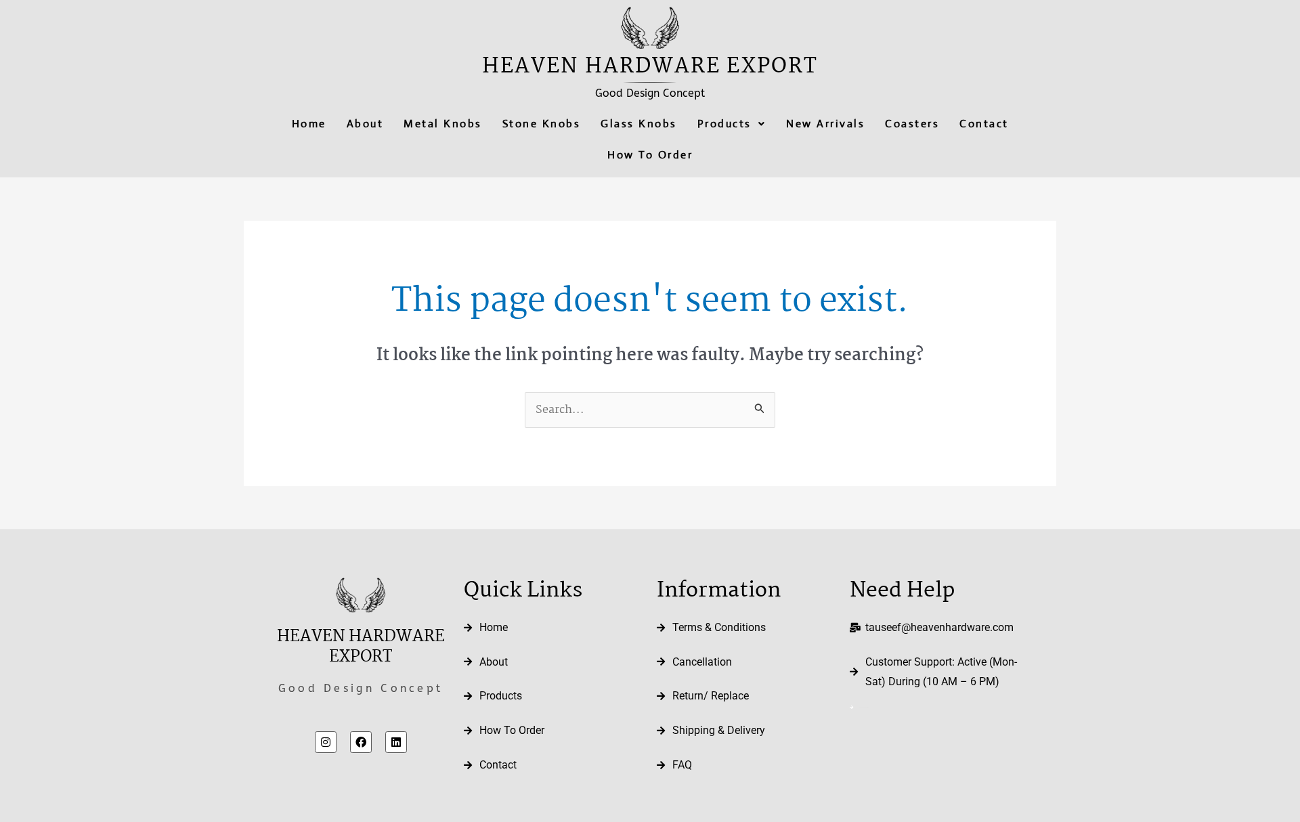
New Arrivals (825, 123)
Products (724, 123)
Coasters (912, 123)
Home (309, 123)
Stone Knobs (541, 123)
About (365, 123)
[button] (732, 123)
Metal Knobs (443, 123)
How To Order (650, 155)
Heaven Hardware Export (650, 66)
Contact (984, 123)
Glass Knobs (639, 123)
